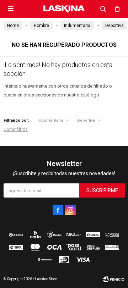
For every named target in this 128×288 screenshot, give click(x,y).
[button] (103, 9)
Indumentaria (50, 120)
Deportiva (86, 120)
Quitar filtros (16, 129)
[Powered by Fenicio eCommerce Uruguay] (113, 279)
